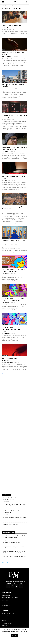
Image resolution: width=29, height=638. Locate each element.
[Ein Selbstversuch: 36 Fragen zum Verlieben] (14, 107)
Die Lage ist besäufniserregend (10, 524)
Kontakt (4, 620)
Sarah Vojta (4, 88)
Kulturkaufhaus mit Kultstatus (18, 556)
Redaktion (4, 211)
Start (3, 6)
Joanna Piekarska (6, 244)
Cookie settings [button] (22, 633)
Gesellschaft (4, 238)
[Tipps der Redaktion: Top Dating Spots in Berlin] (14, 199)
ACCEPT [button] (14, 635)
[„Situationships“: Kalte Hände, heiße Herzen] (14, 17)
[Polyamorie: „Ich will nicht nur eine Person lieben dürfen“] (14, 139)
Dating (3, 22)
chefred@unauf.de (6, 605)
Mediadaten (5, 622)
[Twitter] (16, 586)
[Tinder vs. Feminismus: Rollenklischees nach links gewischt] (14, 319)
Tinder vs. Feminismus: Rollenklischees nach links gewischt (11, 329)
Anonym (3, 29)
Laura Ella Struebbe (6, 56)
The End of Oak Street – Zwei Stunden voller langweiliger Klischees (14, 498)
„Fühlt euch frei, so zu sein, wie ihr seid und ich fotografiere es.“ (14, 505)
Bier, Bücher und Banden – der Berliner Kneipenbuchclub (12, 511)
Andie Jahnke (5, 180)
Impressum (4, 625)
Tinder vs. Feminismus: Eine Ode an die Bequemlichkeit (14, 270)
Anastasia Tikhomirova (7, 362)
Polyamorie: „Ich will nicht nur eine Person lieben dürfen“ (14, 148)
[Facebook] (8, 586)
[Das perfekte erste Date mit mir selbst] (14, 168)
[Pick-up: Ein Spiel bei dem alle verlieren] (14, 76)
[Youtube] (21, 586)
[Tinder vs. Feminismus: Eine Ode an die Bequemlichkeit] (14, 261)
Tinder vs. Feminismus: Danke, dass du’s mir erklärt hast (13, 299)
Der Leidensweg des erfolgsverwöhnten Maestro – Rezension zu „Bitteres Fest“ (15, 518)
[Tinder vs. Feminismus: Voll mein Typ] (14, 232)
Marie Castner (5, 151)
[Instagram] (12, 586)
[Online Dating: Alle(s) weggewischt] (14, 350)
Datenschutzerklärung (7, 623)
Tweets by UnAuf (6, 562)
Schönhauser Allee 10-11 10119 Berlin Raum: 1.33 (8, 615)
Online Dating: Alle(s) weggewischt (9, 359)
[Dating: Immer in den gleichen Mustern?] (14, 44)
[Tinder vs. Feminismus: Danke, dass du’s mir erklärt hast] (14, 290)
